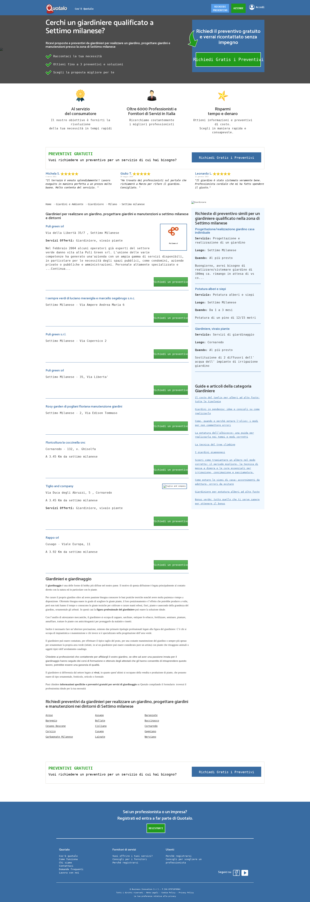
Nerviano (150, 736)
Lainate (100, 736)
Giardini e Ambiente (69, 204)
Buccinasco (152, 720)
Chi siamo (65, 862)
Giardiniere (96, 204)
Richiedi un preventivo (171, 282)
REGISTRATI (156, 828)
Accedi (260, 7)
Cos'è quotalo (68, 856)
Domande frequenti (71, 869)
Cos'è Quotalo (84, 8)
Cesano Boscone (56, 726)
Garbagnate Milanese (59, 736)
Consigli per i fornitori (129, 859)
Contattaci (66, 865)
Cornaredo (151, 726)
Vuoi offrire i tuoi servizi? (132, 856)
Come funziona (68, 859)
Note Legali (152, 893)
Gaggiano (150, 731)
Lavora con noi (69, 872)
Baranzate (151, 715)
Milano (112, 204)
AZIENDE (238, 8)
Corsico (51, 731)
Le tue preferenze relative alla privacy (155, 896)
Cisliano (101, 726)
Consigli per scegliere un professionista (184, 861)
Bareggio (51, 720)
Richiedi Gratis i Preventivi (228, 59)
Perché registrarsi (125, 862)
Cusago (99, 731)
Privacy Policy (186, 893)
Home (48, 204)
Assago (99, 715)
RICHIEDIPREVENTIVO (220, 8)
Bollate (100, 720)
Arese (49, 715)
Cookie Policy (168, 893)
